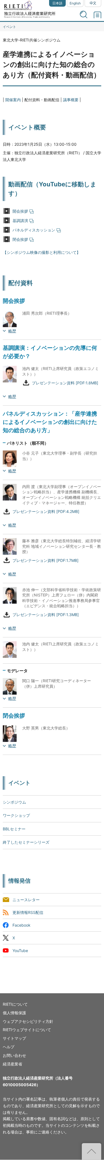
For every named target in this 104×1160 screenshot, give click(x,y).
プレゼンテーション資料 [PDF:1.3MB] (45, 614)
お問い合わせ (14, 1055)
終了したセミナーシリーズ (26, 842)
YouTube (20, 950)
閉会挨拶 (20, 239)
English (75, 3)
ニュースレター (26, 899)
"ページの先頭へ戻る (91, 1151)
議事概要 (70, 99)
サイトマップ (14, 1038)
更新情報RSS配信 (27, 912)
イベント (9, 27)
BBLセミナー (14, 829)
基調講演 (20, 220)
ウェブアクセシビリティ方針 (28, 1021)
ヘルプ (8, 1046)
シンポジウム (14, 802)
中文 (93, 3)
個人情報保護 (14, 1012)
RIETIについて (15, 1004)
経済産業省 (12, 1064)
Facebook (21, 925)
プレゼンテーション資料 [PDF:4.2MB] (45, 511)
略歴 (12, 331)
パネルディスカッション (33, 230)
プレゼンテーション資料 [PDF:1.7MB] (45, 560)
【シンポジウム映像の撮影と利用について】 (41, 252)
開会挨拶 (20, 211)
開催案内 (13, 99)
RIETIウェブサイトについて (27, 1029)
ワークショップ (16, 815)
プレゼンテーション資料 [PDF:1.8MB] (65, 382)
